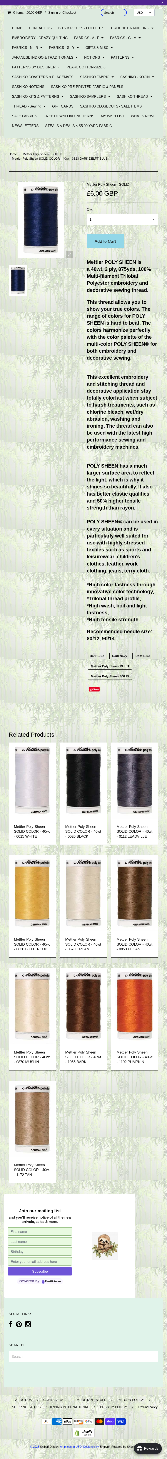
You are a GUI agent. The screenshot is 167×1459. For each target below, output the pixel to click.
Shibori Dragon (49, 1446)
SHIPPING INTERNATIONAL (67, 1407)
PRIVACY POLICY (113, 1407)
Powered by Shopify (123, 1446)
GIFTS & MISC (97, 48)
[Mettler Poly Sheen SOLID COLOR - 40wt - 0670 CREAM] (83, 893)
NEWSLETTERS (25, 126)
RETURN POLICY (130, 1400)
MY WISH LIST (112, 116)
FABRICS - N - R (25, 48)
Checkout (69, 12)
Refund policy (148, 1407)
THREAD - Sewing (26, 106)
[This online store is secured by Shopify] (83, 1432)
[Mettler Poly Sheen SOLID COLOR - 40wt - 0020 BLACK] (83, 780)
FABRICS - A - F (86, 38)
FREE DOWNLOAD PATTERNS (69, 116)
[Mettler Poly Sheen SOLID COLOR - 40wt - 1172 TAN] (32, 1118)
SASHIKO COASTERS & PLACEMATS (42, 77)
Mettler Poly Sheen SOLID (110, 676)
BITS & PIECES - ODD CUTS (81, 28)
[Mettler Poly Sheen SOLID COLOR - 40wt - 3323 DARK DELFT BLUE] (18, 280)
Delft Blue (142, 656)
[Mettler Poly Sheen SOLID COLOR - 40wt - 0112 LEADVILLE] (135, 780)
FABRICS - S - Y (62, 48)
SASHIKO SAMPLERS (88, 96)
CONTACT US (40, 28)
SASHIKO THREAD (132, 96)
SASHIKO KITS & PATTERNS (35, 96)
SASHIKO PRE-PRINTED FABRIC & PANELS (87, 87)
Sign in (53, 12)
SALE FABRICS (24, 116)
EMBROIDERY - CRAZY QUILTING (40, 38)
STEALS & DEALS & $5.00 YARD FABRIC (78, 126)
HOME (17, 28)
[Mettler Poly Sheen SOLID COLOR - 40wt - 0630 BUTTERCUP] (32, 893)
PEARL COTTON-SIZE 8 (86, 67)
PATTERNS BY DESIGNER (34, 67)
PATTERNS (120, 57)
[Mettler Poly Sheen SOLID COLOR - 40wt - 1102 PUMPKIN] (135, 1006)
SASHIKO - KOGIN (135, 77)
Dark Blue (97, 656)
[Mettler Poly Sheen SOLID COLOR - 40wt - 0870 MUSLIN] (32, 1006)
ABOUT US (23, 1400)
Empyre (105, 1446)
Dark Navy (119, 656)
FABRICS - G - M (123, 38)
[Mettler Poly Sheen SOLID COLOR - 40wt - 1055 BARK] (83, 1006)
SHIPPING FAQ (23, 1407)
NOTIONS (92, 57)
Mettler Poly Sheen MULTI (110, 666)
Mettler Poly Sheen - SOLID (42, 154)
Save (96, 689)
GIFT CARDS (62, 106)
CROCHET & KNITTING (130, 28)
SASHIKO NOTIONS (28, 87)
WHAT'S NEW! (142, 116)
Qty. (90, 209)
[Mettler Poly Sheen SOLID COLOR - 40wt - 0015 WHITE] (32, 780)
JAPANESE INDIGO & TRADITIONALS (42, 57)
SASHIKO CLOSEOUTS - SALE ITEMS (111, 106)
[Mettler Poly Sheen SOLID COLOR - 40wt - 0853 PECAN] (135, 893)
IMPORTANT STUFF (91, 1400)
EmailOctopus (53, 1281)
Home (13, 154)
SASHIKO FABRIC (94, 77)
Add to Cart (105, 241)
